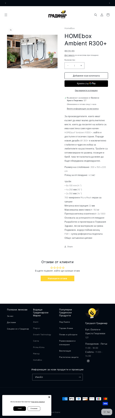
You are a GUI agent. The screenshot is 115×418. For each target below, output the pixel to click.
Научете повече (38, 402)
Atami (36, 322)
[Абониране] (79, 377)
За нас (10, 316)
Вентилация (65, 351)
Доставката (70, 55)
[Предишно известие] (5, 3)
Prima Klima (38, 347)
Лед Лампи (64, 322)
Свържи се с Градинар (18, 329)
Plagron (36, 328)
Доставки (11, 322)
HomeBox (37, 360)
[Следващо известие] (109, 3)
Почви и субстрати (68, 334)
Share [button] (70, 246)
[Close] (49, 397)
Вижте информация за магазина (83, 108)
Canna (36, 341)
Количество (70, 60)
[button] (6, 15)
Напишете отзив (57, 278)
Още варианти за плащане (86, 90)
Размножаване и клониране (67, 342)
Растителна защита (68, 357)
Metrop (36, 353)
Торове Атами (66, 328)
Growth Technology (42, 334)
